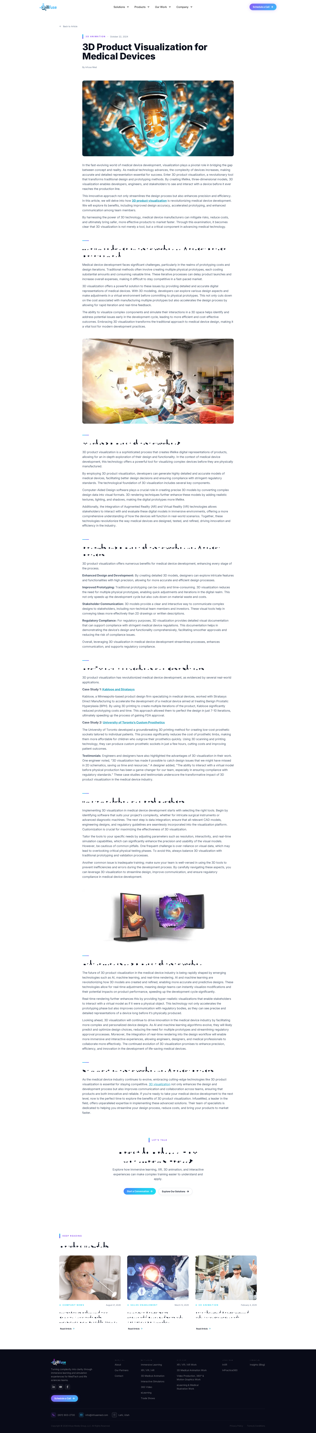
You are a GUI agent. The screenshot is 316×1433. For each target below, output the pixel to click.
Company (182, 7)
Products (139, 7)
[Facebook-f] (67, 1387)
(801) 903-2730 (66, 1415)
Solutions (119, 7)
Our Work (161, 7)
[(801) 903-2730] (53, 1414)
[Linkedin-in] (53, 1387)
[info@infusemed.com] (81, 1414)
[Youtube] (60, 1387)
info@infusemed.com (96, 1415)
